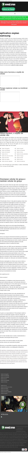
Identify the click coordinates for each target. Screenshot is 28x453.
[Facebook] (23, 449)
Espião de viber (20, 157)
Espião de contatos (6, 159)
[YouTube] (26, 449)
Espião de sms (5, 154)
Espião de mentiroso (21, 161)
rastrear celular (10, 360)
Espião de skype (20, 155)
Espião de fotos (20, 152)
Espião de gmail (20, 148)
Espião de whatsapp (6, 150)
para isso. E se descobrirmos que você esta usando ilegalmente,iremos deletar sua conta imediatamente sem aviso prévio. (13, 361)
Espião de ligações (6, 148)
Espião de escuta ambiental (22, 154)
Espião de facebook (6, 152)
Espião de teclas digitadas (7, 161)
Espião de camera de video (7, 155)
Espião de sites (20, 159)
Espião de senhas (5, 157)
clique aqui (25, 18)
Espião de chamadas (21, 150)
